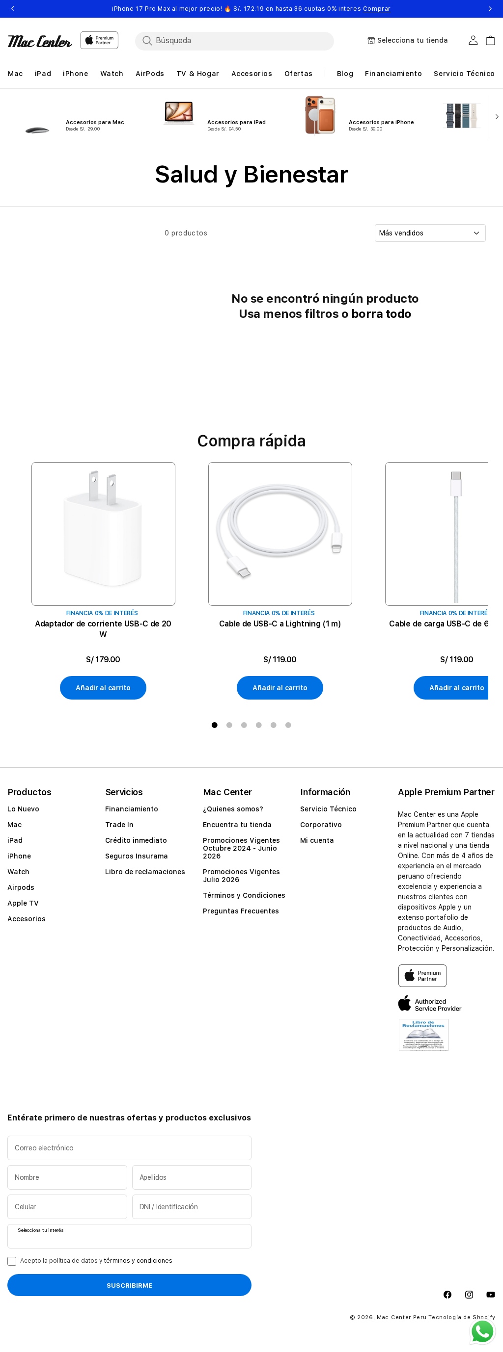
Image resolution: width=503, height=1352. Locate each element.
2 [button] (229, 725)
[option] (103, 581)
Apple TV (23, 903)
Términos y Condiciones (244, 895)
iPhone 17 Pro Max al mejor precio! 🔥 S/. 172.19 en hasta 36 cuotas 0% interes (251, 8)
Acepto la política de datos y (96, 1260)
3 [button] (244, 725)
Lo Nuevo (23, 809)
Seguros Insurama (136, 856)
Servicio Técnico (328, 809)
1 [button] (215, 725)
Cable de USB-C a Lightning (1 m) (280, 623)
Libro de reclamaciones (145, 872)
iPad (15, 840)
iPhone (19, 856)
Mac (14, 825)
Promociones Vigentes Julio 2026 (241, 876)
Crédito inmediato (136, 840)
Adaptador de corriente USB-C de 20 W (103, 629)
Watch (18, 872)
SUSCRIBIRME (129, 1285)
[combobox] (243, 41)
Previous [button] (13, 9)
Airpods (20, 887)
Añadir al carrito (103, 688)
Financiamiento (131, 809)
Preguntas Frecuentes (241, 911)
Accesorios (26, 919)
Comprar (377, 8)
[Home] (40, 41)
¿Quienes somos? (233, 809)
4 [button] (259, 725)
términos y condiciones (138, 1260)
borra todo (381, 314)
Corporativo (321, 825)
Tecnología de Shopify (462, 1317)
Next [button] (490, 9)
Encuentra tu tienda (237, 825)
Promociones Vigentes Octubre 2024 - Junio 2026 (241, 848)
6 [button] (288, 725)
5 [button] (274, 725)
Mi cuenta (317, 840)
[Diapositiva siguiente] (494, 115)
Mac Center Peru (402, 1317)
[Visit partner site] (423, 1041)
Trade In (119, 825)
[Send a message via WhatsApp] (482, 1331)
